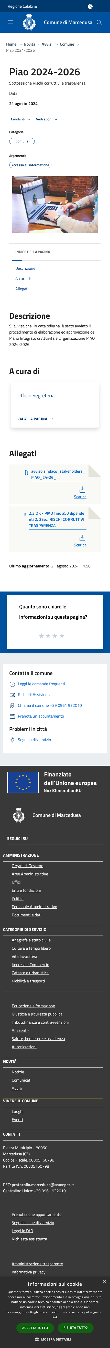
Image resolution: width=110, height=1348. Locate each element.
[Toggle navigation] (10, 22)
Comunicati (21, 1080)
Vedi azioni (44, 119)
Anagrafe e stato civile (31, 940)
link (55, 1317)
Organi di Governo (27, 866)
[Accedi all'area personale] (90, 7)
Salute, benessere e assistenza (38, 1038)
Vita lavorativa (24, 956)
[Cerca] (99, 22)
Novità (29, 44)
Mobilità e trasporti (28, 981)
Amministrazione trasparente (37, 1264)
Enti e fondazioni (26, 890)
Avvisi (47, 44)
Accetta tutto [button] (35, 1328)
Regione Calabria (22, 6)
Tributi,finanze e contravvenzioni (40, 1022)
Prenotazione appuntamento (36, 1214)
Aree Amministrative (30, 874)
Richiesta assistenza (29, 1239)
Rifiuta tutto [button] (75, 1327)
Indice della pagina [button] (32, 251)
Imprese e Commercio (30, 964)
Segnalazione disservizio (33, 1222)
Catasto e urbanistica (30, 973)
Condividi (18, 119)
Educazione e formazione (33, 1006)
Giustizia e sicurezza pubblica (37, 1014)
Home (11, 44)
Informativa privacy (29, 1272)
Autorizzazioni (24, 1047)
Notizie (18, 1072)
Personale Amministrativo (34, 907)
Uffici (16, 882)
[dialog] (55, 1312)
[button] (55, 1339)
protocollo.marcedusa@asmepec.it (43, 1184)
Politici (18, 898)
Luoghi (18, 1111)
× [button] (104, 1282)
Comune (67, 44)
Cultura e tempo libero (31, 948)
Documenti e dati (26, 915)
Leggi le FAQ (22, 1231)
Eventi (17, 1119)
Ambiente (20, 1030)
